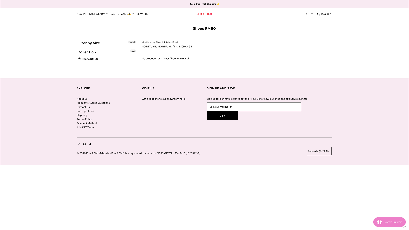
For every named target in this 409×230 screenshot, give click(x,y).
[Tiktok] (90, 144)
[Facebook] (79, 144)
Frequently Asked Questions (93, 102)
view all (131, 42)
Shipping (82, 115)
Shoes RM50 (89, 59)
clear (132, 51)
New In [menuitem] (81, 13)
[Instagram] (84, 144)
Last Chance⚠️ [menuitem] (121, 13)
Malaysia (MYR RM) (319, 151)
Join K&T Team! (85, 127)
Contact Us (83, 107)
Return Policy (84, 119)
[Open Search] (306, 14)
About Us (82, 98)
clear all (184, 58)
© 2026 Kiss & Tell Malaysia (93, 153)
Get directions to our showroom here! (163, 98)
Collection (86, 52)
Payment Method (87, 123)
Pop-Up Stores (85, 111)
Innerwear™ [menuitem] (97, 13)
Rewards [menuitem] (142, 13)
